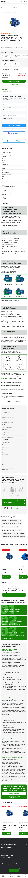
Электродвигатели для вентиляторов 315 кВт (13, 533)
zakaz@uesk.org (14, 797)
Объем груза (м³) (6, 107)
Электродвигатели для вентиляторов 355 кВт (13, 536)
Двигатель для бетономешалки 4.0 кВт (11, 520)
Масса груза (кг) (6, 102)
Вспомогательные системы (8, 844)
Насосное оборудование (7, 847)
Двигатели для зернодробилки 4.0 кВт (11, 530)
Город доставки (6, 113)
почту (20, 613)
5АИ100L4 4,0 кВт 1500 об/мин (8, 508)
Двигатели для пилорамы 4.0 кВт (10, 527)
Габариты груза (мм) (7, 118)
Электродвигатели (6, 841)
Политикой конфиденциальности (19, 866)
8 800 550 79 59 (7, 855)
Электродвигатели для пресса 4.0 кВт (11, 523)
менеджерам (4, 378)
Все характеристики (7, 178)
